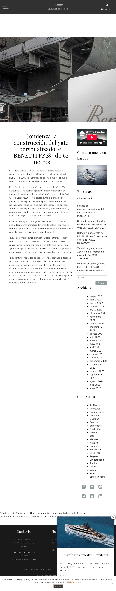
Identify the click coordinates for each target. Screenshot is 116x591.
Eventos (94, 422)
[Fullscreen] (104, 142)
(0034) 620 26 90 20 (28, 552)
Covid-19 (94, 415)
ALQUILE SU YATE (42, 575)
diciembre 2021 (98, 313)
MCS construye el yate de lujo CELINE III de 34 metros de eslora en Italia (91, 267)
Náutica (94, 442)
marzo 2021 (96, 350)
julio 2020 (95, 384)
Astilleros (95, 405)
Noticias (94, 446)
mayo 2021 (96, 343)
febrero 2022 (97, 306)
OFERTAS (95, 452)
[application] (92, 137)
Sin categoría (97, 459)
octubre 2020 (97, 371)
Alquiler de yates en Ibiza (58, 9)
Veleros (94, 466)
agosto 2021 (96, 333)
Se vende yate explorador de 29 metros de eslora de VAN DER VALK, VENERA (91, 224)
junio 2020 (95, 388)
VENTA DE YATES (55, 575)
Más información (73, 582)
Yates (93, 473)
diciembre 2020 (98, 361)
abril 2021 (95, 347)
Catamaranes (97, 412)
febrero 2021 (97, 354)
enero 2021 (96, 357)
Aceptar (58, 586)
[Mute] (100, 142)
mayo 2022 (96, 296)
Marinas (94, 439)
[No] (112, 583)
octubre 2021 (97, 323)
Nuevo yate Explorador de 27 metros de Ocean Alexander (31, 516)
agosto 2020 (97, 381)
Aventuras (95, 408)
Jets (92, 435)
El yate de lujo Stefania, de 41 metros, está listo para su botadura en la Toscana (43, 513)
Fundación (95, 429)
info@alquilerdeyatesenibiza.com (24, 559)
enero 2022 (96, 309)
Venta (93, 470)
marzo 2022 (96, 303)
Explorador (96, 425)
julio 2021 (95, 337)
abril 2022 (95, 299)
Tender (93, 463)
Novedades (96, 449)
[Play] (81, 142)
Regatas (94, 456)
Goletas (94, 432)
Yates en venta (98, 476)
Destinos (94, 418)
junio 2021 (95, 340)
